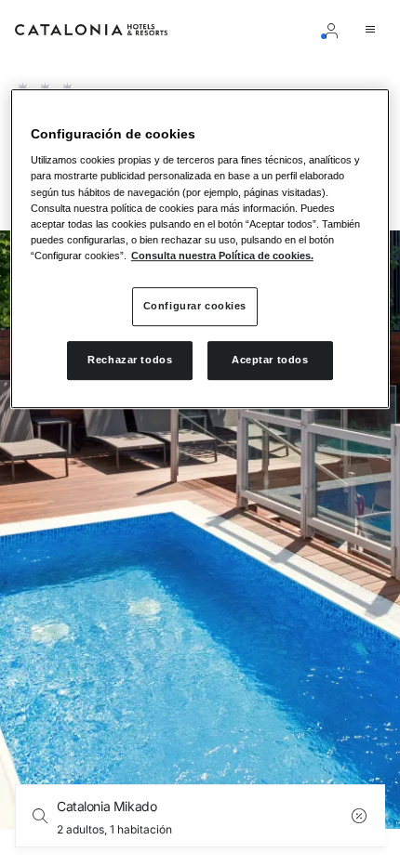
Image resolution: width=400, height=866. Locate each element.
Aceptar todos (270, 359)
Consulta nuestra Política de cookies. (222, 255)
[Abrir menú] (374, 30)
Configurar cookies (195, 305)
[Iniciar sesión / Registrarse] (335, 30)
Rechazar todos (129, 359)
